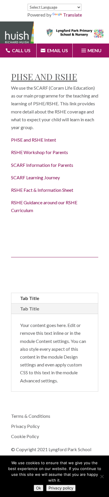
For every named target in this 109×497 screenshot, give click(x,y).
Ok (38, 488)
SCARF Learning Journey (35, 177)
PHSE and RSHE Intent (33, 139)
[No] (102, 476)
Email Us (57, 50)
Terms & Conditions (30, 416)
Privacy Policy (25, 426)
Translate (72, 14)
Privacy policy (61, 488)
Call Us (21, 50)
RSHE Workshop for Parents (39, 152)
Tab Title (29, 298)
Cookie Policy (25, 436)
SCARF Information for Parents (42, 165)
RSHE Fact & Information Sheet (42, 190)
